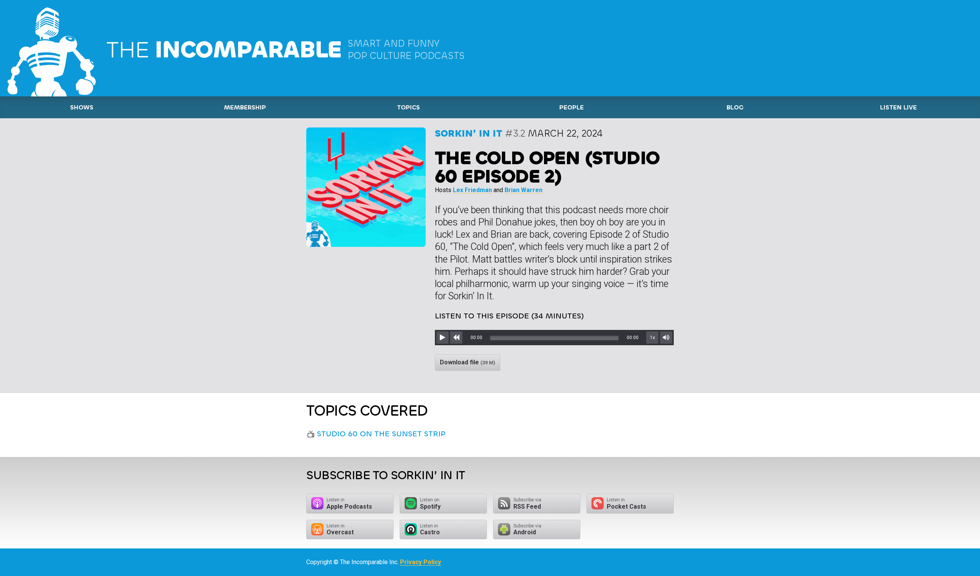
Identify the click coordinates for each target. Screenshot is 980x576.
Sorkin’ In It (468, 133)
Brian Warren (523, 190)
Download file (467, 362)
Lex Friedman (472, 190)
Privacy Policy (420, 562)
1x (652, 337)
